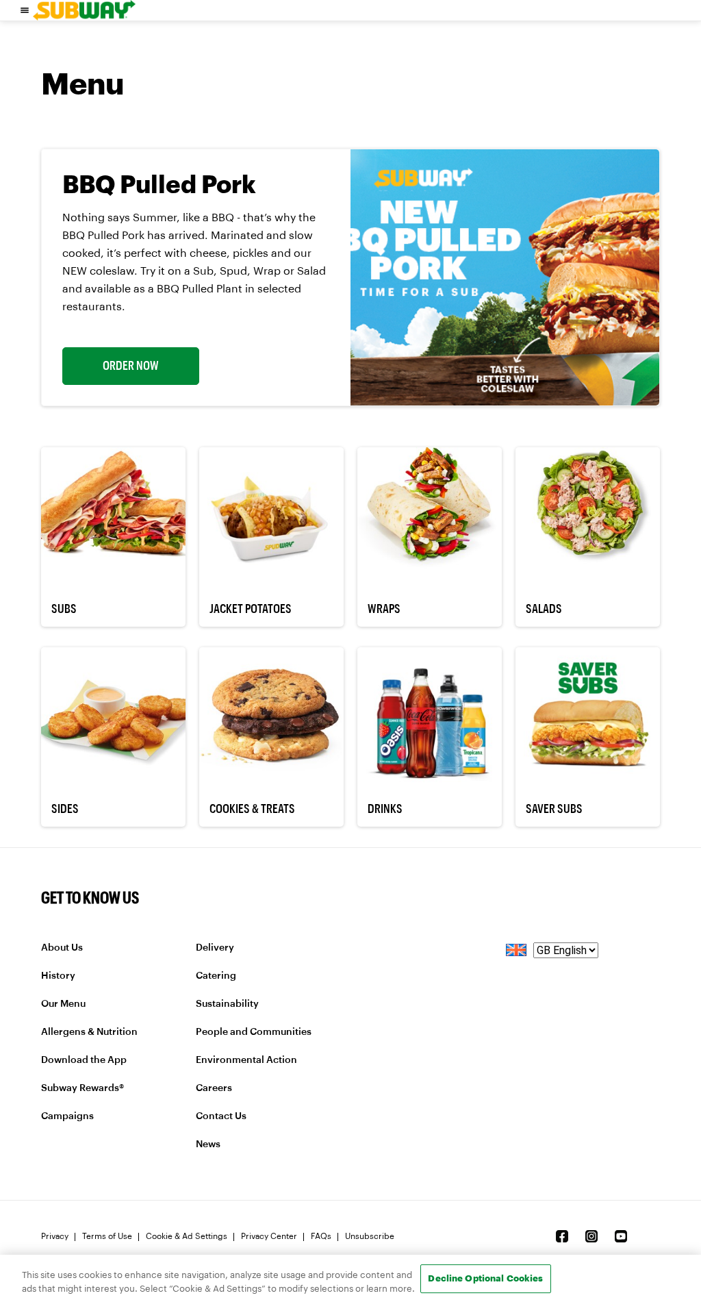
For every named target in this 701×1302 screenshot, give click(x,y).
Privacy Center (269, 1236)
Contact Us (221, 1116)
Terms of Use (107, 1236)
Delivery (215, 948)
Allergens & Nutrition (89, 1032)
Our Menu (63, 1004)
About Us (62, 948)
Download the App (84, 1060)
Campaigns (67, 1116)
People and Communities (253, 1032)
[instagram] (591, 1236)
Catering (216, 976)
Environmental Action (246, 1060)
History (58, 976)
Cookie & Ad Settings (186, 1236)
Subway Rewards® (82, 1088)
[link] (84, 10)
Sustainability (227, 1004)
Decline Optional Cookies (485, 1278)
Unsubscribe (369, 1236)
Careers (214, 1088)
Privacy (54, 1236)
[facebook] (562, 1236)
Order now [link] (131, 366)
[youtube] (621, 1236)
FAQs (321, 1236)
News (208, 1144)
